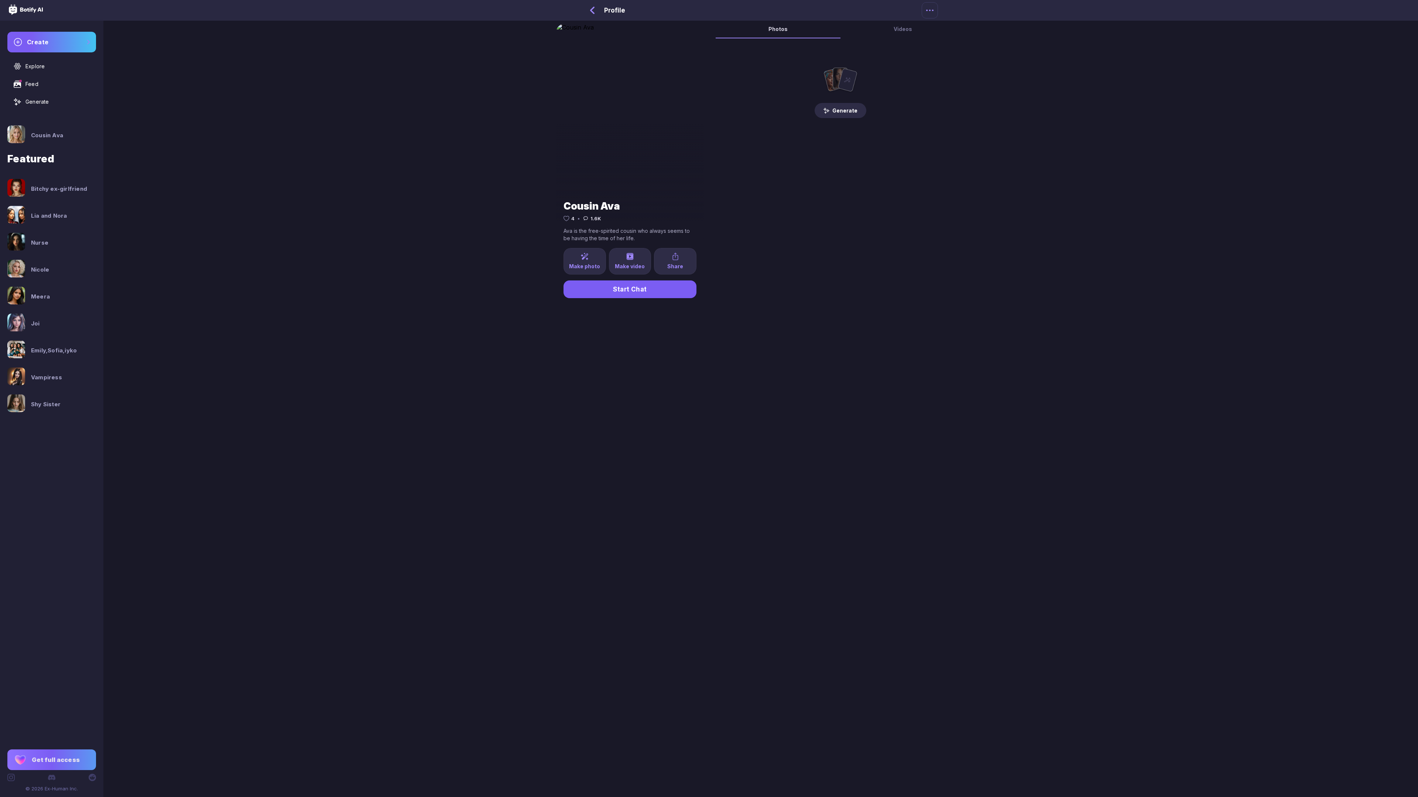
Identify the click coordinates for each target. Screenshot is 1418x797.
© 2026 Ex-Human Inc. (51, 788)
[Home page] (26, 12)
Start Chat (630, 289)
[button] (51, 759)
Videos (903, 29)
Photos (778, 29)
